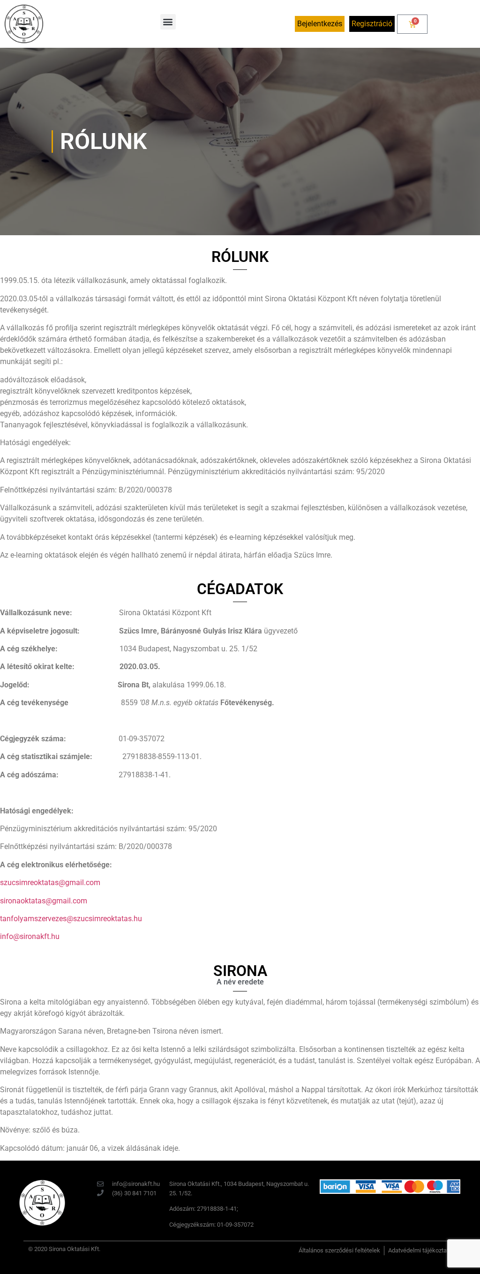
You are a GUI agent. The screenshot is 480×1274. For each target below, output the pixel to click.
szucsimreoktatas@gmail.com (50, 882)
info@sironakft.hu (30, 936)
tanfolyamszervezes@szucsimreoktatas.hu (71, 918)
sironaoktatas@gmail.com (43, 900)
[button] (168, 22)
